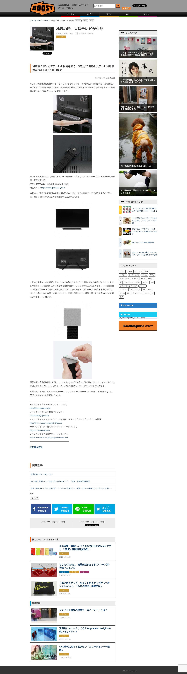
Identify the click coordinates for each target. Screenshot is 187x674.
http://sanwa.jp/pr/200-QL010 (53, 188)
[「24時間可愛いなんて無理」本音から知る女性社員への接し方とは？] (138, 84)
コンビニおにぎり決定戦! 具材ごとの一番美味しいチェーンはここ (144, 210)
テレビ (78, 20)
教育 (131, 290)
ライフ (108, 14)
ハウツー (142, 286)
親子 (121, 297)
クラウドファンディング (128, 286)
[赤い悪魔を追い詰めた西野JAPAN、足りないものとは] (138, 195)
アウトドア (124, 290)
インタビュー (137, 293)
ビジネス (70, 14)
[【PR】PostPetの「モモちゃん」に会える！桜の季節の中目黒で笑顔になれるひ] (138, 57)
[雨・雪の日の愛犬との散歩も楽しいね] (138, 168)
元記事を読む (36, 447)
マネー (128, 14)
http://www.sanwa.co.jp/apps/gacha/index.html (49, 438)
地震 (85, 20)
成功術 (138, 282)
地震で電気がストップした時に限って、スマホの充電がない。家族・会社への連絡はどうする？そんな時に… (71, 488)
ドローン (135, 279)
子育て (138, 290)
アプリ (152, 275)
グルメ (122, 271)
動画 (149, 290)
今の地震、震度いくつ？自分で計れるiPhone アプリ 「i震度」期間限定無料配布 (60, 481)
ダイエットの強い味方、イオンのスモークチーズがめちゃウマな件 (144, 253)
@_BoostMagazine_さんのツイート (132, 318)
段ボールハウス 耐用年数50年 (143, 242)
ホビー (89, 14)
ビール (122, 293)
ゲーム (147, 293)
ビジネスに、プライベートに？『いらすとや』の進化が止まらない (144, 231)
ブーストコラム (134, 275)
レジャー (147, 14)
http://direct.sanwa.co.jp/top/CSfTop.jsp (46, 423)
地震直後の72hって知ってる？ (42, 474)
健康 (146, 271)
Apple (150, 279)
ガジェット (138, 271)
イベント (123, 275)
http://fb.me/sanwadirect (40, 430)
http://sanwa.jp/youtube (39, 415)
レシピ (145, 282)
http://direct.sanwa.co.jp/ (40, 408)
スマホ (129, 271)
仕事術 (143, 279)
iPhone (144, 275)
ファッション (128, 282)
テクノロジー (124, 279)
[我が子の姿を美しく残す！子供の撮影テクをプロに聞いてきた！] (138, 111)
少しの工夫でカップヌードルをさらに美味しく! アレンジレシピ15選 (144, 220)
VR (144, 290)
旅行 (128, 293)
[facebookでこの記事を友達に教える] (41, 514)
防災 (91, 20)
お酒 (152, 282)
